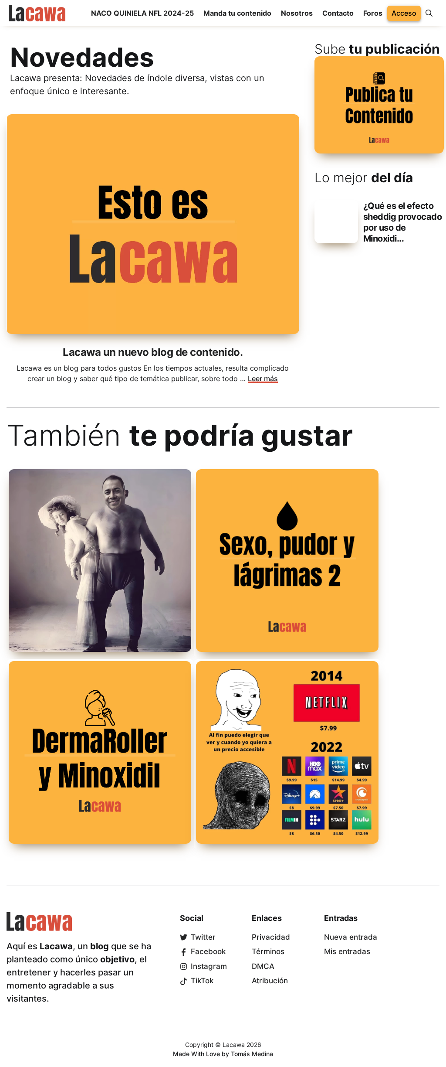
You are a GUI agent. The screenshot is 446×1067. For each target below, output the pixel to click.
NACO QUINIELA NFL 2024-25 (142, 13)
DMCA (263, 966)
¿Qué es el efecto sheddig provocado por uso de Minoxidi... (402, 222)
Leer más (263, 378)
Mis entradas (347, 951)
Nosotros (297, 13)
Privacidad (271, 937)
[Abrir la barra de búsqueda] (429, 13)
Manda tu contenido (237, 13)
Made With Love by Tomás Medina (223, 1053)
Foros (372, 13)
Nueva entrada (350, 937)
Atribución (270, 980)
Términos (268, 951)
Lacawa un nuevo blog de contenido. (153, 352)
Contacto (338, 13)
